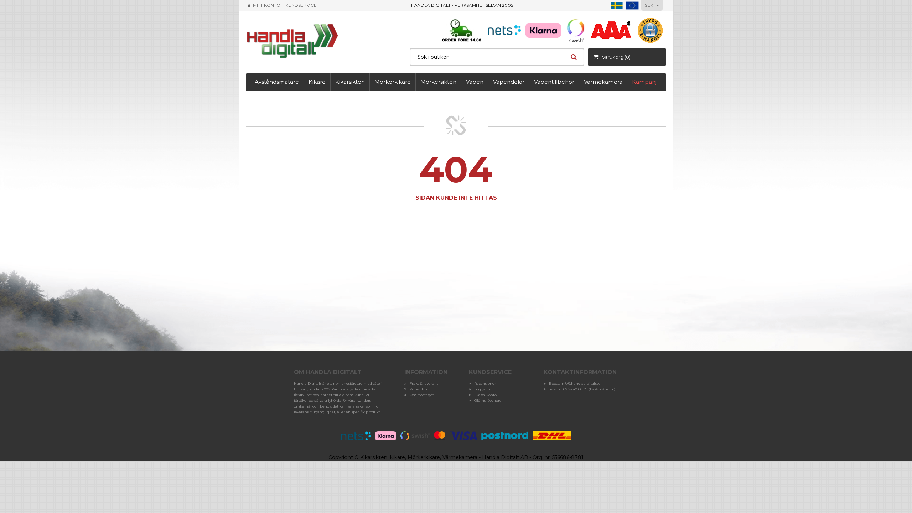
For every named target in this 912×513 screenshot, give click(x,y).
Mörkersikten (438, 81)
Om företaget (422, 395)
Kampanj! (645, 81)
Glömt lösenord (488, 400)
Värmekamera (603, 81)
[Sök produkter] (573, 57)
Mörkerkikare (392, 81)
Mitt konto (266, 5)
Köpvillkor (419, 389)
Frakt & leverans (424, 383)
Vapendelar (508, 81)
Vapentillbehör (554, 81)
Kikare (317, 81)
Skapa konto (485, 395)
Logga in (482, 389)
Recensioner (485, 383)
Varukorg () (616, 57)
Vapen (474, 81)
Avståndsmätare (277, 81)
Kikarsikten (350, 81)
